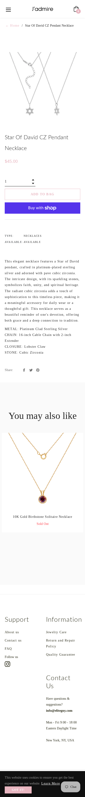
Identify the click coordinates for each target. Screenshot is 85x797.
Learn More (50, 783)
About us (12, 632)
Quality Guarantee (60, 654)
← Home (12, 25)
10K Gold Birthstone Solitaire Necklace (42, 517)
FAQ (8, 648)
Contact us (13, 640)
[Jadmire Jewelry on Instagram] (7, 664)
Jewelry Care (56, 632)
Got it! (18, 790)
